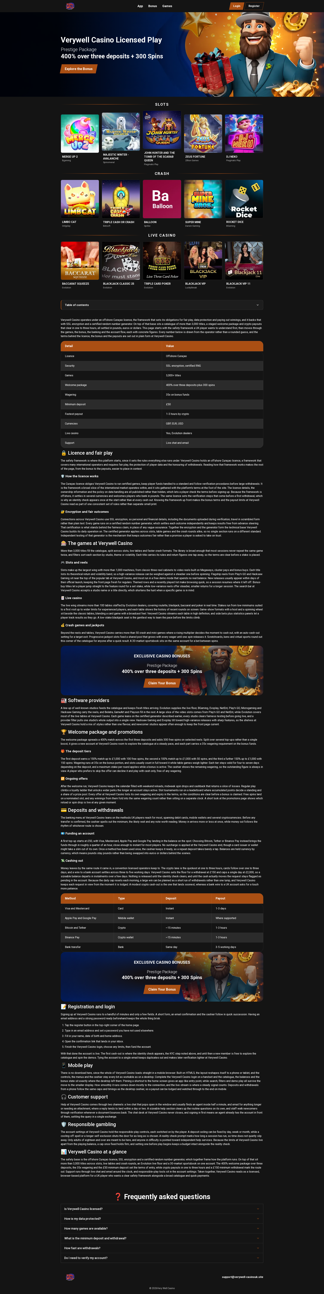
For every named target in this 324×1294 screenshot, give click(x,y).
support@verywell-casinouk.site (242, 1277)
